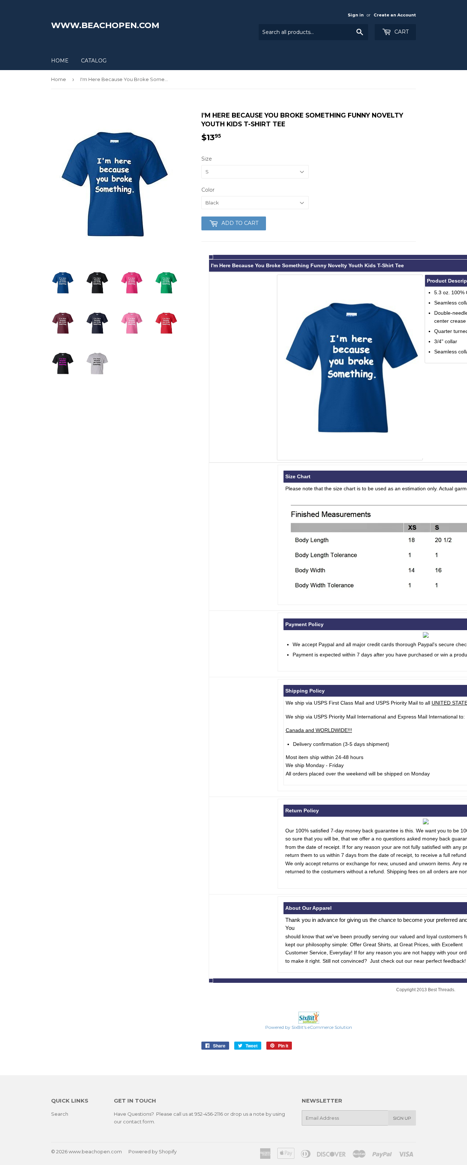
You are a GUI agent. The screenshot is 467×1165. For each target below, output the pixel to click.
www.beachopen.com (105, 25)
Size (206, 159)
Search (59, 1114)
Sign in (356, 15)
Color (208, 190)
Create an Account (395, 15)
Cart (401, 31)
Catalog (94, 60)
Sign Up (402, 1118)
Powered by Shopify (152, 1151)
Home (60, 60)
